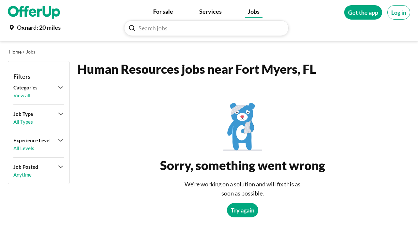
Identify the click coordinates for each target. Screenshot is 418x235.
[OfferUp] (34, 12)
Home (15, 52)
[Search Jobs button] (132, 28)
